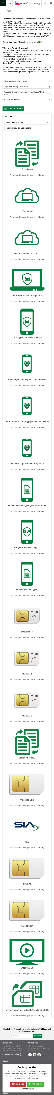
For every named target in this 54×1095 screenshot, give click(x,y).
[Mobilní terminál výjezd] (27, 574)
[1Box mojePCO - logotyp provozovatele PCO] (27, 405)
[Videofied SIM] (27, 784)
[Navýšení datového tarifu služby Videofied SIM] (27, 994)
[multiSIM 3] (27, 700)
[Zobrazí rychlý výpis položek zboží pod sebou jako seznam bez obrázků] (11, 117)
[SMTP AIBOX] (27, 952)
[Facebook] (30, 1055)
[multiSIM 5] (27, 658)
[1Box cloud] (27, 195)
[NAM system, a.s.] (28, 3)
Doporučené (26, 128)
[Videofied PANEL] (27, 742)
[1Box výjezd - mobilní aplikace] (27, 321)
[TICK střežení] (27, 910)
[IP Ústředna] (27, 153)
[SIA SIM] (27, 868)
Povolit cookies (35, 1084)
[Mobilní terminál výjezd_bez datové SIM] (27, 490)
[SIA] (27, 826)
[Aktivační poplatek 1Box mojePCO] (27, 448)
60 (21, 122)
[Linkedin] (34, 1055)
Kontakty (6, 1061)
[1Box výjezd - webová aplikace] (27, 279)
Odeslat (37, 1036)
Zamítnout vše (18, 1084)
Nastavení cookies (27, 1089)
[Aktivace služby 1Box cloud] (27, 237)
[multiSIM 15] (27, 616)
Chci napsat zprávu (12, 1054)
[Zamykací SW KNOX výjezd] (27, 532)
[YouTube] (39, 1055)
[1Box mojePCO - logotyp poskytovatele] (27, 363)
